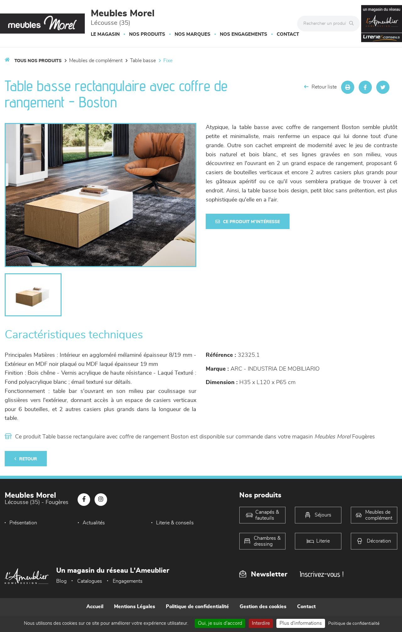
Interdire (261, 623)
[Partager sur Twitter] (382, 87)
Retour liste (324, 86)
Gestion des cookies (263, 606)
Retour (28, 459)
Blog (61, 581)
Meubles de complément (95, 60)
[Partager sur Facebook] (365, 87)
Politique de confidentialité (197, 606)
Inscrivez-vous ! (322, 574)
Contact (288, 34)
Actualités (94, 522)
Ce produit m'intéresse (251, 222)
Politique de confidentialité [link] (353, 623)
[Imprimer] (347, 87)
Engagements (128, 581)
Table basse (143, 60)
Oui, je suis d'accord (220, 623)
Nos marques (192, 34)
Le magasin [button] (105, 34)
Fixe (167, 60)
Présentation (23, 522)
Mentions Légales (134, 606)
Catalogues (89, 581)
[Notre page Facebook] (84, 499)
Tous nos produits (38, 61)
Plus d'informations (301, 623)
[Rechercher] (353, 23)
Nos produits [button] (147, 34)
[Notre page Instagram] (101, 499)
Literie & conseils (175, 522)
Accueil (94, 606)
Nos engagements (243, 34)
